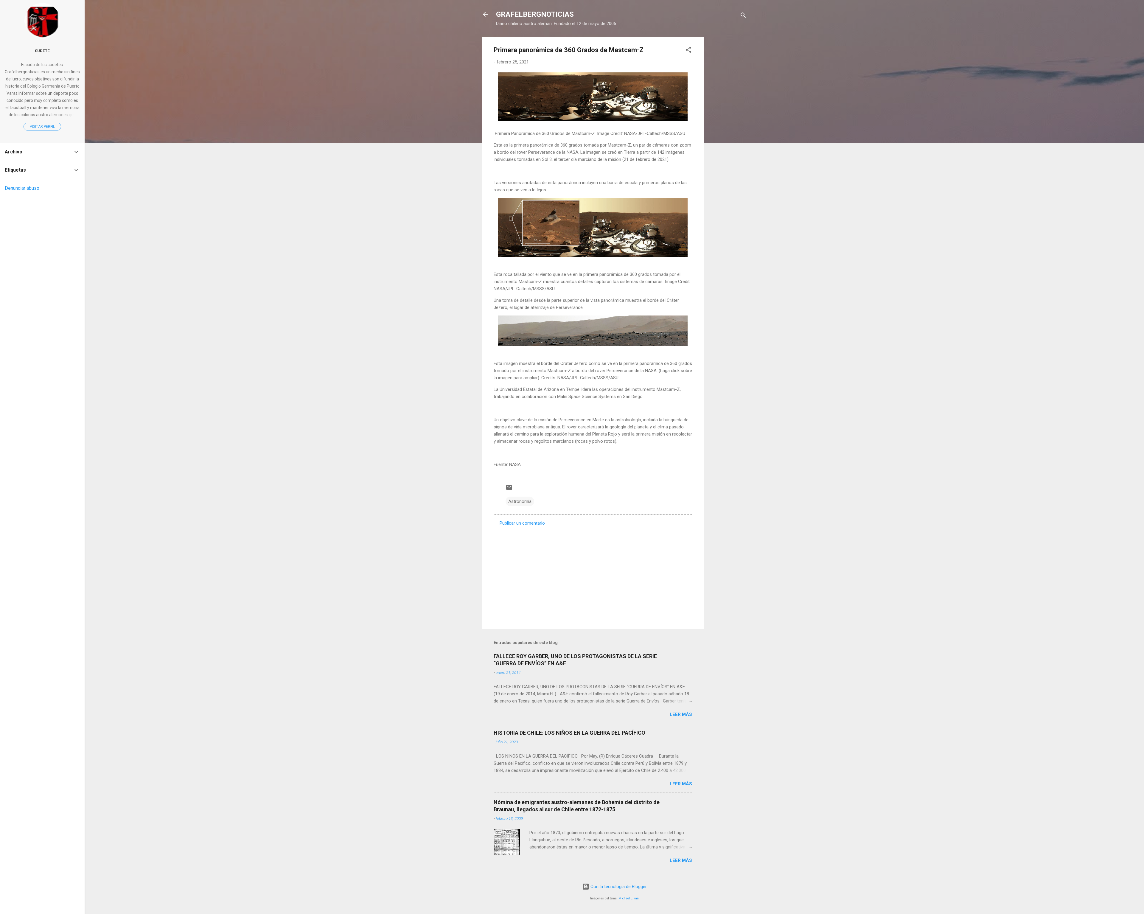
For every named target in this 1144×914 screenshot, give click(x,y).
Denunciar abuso (22, 188)
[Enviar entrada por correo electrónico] (509, 489)
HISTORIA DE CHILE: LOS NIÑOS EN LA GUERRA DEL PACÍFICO (569, 733)
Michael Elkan (628, 898)
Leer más (681, 714)
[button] (688, 50)
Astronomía (519, 501)
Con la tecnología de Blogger (618, 886)
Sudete (42, 50)
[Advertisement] (728, 126)
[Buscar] (743, 16)
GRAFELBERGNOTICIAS (535, 14)
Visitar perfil (42, 127)
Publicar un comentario (522, 523)
